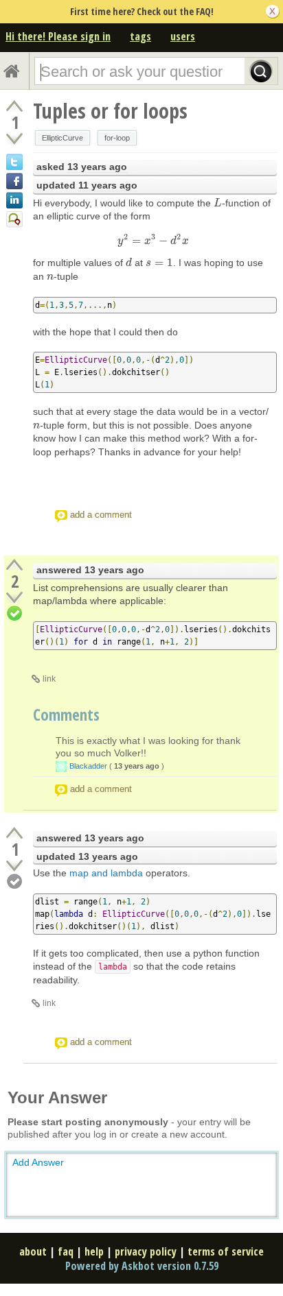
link (49, 679)
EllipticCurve (62, 138)
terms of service (226, 1251)
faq (65, 1251)
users (182, 36)
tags (140, 36)
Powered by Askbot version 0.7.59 (141, 1265)
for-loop (117, 138)
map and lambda (106, 872)
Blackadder (88, 766)
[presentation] (218, 202)
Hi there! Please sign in (58, 36)
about (33, 1251)
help (94, 1251)
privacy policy (146, 1251)
